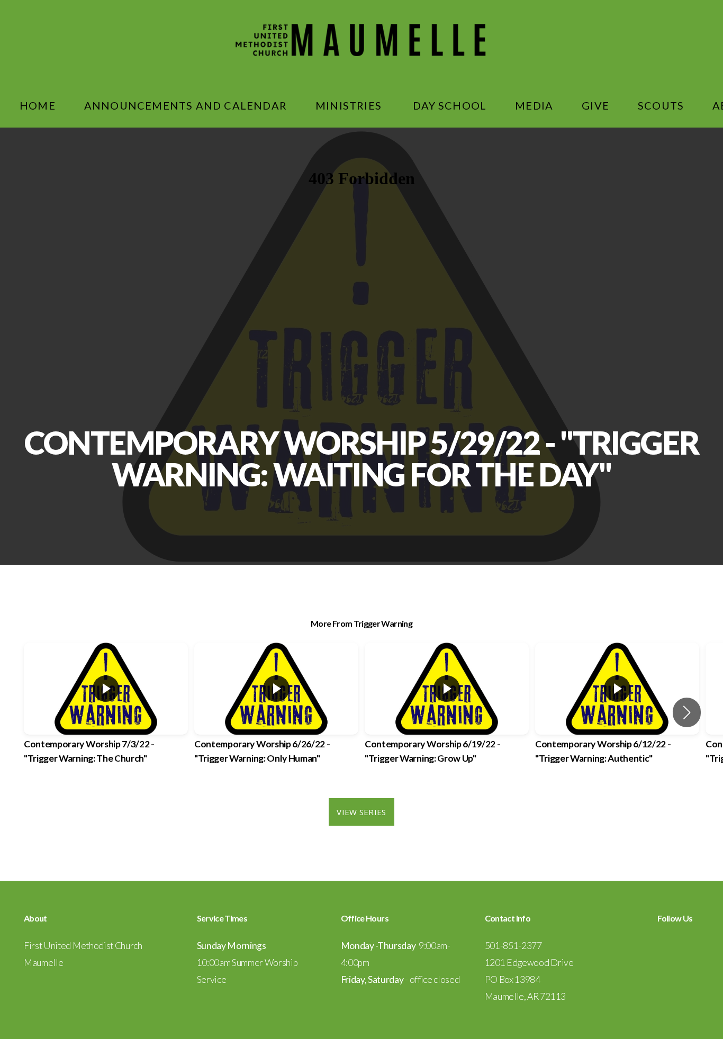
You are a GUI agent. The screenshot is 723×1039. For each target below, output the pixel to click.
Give (595, 105)
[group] (106, 712)
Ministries (349, 105)
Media (534, 105)
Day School (449, 105)
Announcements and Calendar (185, 105)
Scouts (661, 105)
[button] (687, 712)
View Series (361, 812)
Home (38, 105)
